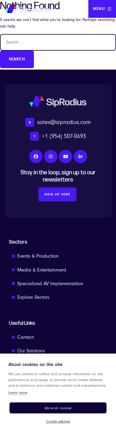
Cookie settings (58, 421)
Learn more (17, 392)
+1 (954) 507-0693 (60, 136)
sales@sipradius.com (60, 122)
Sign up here (57, 194)
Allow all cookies (58, 408)
